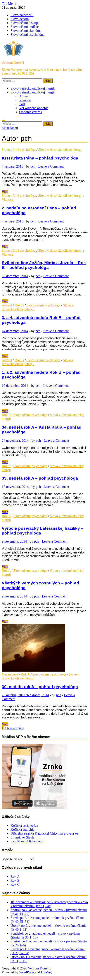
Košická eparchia (22, 829)
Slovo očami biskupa (24, 23)
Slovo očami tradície (24, 27)
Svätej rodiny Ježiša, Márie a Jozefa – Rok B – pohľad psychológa (44, 265)
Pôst (22, 104)
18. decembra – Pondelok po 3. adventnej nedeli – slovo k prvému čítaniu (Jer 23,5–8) (49, 904)
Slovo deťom (19, 19)
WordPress (26, 972)
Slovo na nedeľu (21, 15)
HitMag (46, 972)
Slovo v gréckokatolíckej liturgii (32, 88)
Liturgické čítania (22, 837)
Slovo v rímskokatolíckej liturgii (32, 92)
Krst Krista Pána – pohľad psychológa (40, 158)
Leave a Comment (51, 166)
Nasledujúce (15, 728)
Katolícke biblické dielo (26, 841)
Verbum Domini (13, 63)
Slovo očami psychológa (27, 34)
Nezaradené (10, 674)
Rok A (6, 415)
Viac (5, 192)
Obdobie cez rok (30, 112)
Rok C (15, 884)
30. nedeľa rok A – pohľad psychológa (40, 686)
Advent (24, 96)
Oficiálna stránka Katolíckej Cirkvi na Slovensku (44, 833)
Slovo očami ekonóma (25, 30)
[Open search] (3, 120)
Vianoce (25, 100)
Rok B (19, 305)
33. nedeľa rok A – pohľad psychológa (40, 478)
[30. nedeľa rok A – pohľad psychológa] (45, 648)
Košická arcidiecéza (24, 825)
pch (32, 166)
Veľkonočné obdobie (33, 108)
